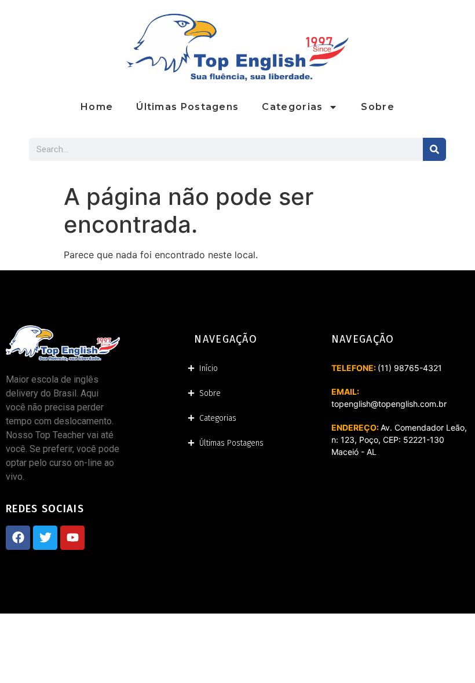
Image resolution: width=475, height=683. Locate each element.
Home (97, 106)
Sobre (377, 106)
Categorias (292, 106)
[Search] (434, 149)
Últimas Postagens (187, 106)
